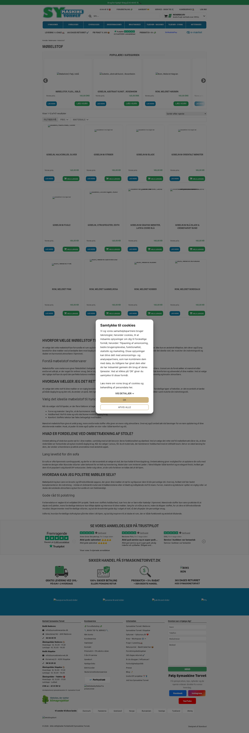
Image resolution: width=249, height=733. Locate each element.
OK (124, 399)
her (130, 387)
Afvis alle (124, 407)
